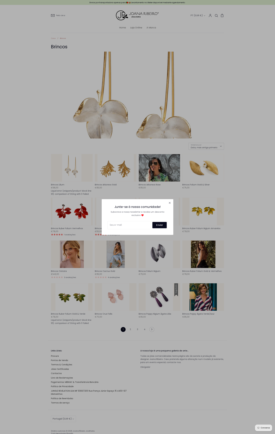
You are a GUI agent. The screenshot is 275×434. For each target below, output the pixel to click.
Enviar (159, 225)
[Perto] (170, 203)
